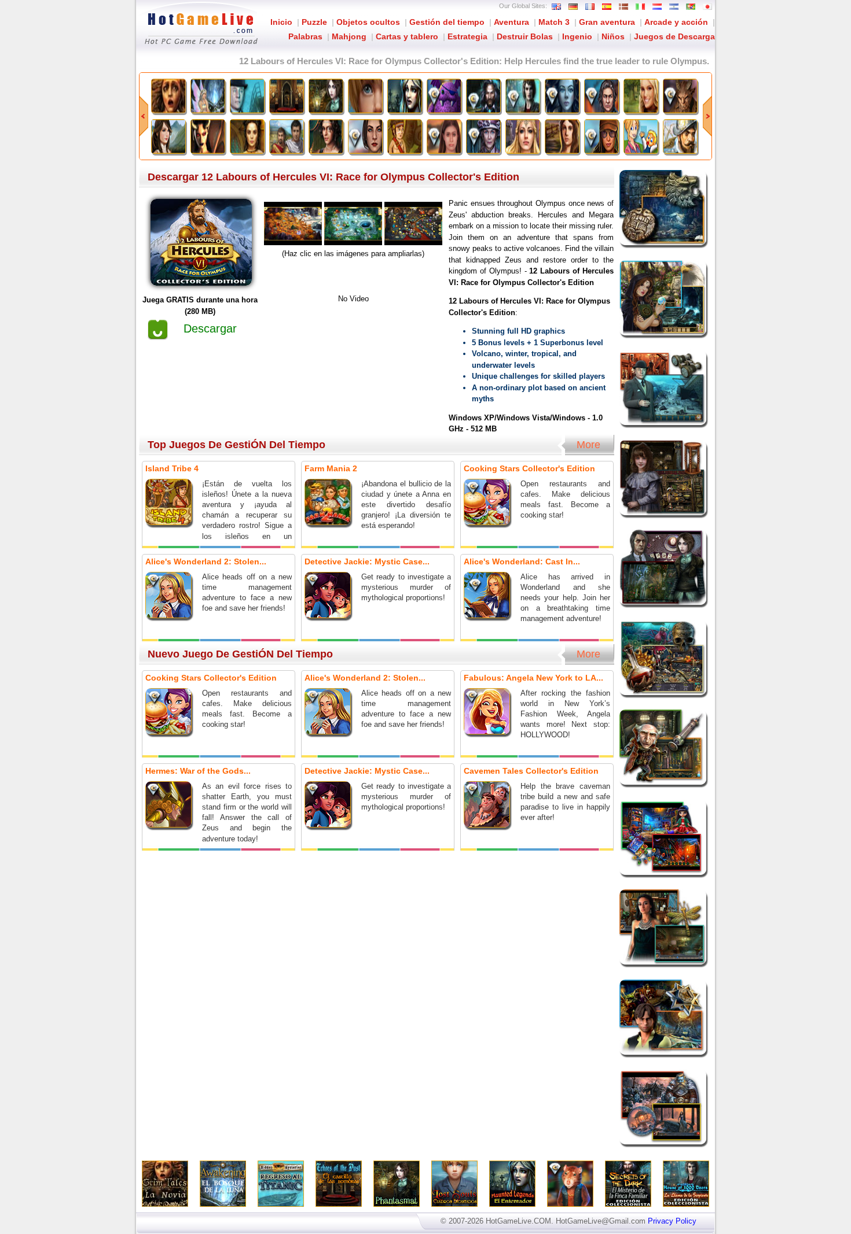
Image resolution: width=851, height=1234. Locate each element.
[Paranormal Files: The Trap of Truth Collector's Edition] (365, 136)
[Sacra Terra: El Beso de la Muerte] (207, 136)
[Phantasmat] (326, 96)
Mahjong (349, 36)
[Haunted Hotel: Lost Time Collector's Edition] (483, 136)
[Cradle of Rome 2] (286, 136)
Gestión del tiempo (447, 22)
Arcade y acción (676, 22)
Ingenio (577, 36)
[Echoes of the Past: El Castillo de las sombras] (286, 96)
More (588, 444)
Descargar (210, 328)
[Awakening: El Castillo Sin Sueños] (168, 136)
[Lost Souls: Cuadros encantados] (365, 96)
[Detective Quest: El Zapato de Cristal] (522, 136)
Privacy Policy (672, 1221)
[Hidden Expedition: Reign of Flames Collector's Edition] (601, 136)
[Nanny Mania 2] (640, 136)
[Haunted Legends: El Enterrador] (404, 96)
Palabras (305, 36)
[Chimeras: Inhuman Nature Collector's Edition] (680, 96)
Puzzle (314, 22)
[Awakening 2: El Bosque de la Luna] (207, 96)
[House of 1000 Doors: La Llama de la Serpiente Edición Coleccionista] (522, 96)
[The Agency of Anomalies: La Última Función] (326, 136)
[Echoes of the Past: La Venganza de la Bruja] (247, 136)
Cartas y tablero (407, 36)
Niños (613, 36)
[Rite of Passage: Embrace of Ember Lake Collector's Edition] (444, 136)
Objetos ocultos (368, 22)
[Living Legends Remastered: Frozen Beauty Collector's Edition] (562, 96)
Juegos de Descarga (674, 36)
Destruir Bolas (525, 36)
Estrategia (467, 36)
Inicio (281, 22)
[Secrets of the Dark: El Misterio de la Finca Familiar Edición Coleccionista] (483, 96)
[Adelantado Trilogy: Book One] (680, 136)
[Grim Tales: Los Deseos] (640, 96)
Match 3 (554, 22)
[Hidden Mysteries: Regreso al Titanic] (247, 96)
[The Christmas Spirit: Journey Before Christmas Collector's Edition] (444, 96)
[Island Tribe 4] (404, 136)
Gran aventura (607, 22)
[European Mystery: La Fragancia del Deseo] (562, 136)
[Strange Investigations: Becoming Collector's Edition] (601, 96)
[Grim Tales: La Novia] (168, 96)
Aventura (511, 22)
